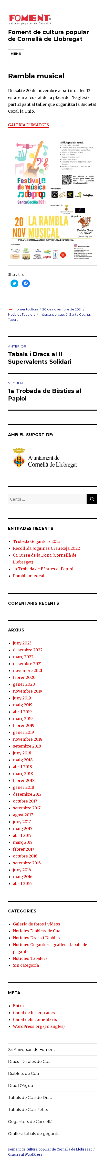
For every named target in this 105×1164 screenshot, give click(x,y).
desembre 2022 (27, 649)
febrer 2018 (24, 780)
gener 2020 (24, 684)
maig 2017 (22, 828)
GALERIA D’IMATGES (28, 124)
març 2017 (22, 842)
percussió (60, 314)
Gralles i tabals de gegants (33, 1133)
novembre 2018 (27, 739)
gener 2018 (23, 787)
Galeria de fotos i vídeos (36, 924)
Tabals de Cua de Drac (30, 1097)
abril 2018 (22, 766)
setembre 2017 (27, 807)
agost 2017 (23, 814)
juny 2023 (22, 643)
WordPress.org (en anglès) (39, 1026)
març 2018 (23, 773)
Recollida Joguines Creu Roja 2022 (46, 548)
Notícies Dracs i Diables (36, 937)
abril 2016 (22, 883)
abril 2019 (22, 711)
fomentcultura (27, 309)
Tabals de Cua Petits (28, 1109)
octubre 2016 (25, 856)
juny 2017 (22, 821)
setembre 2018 (27, 746)
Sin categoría (26, 965)
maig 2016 (22, 876)
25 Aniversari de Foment (31, 1049)
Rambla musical (28, 575)
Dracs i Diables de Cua (29, 1061)
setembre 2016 (27, 862)
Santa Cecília (79, 314)
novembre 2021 (27, 670)
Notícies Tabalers (21, 314)
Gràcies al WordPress (25, 1154)
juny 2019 (22, 698)
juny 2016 (22, 869)
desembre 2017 (27, 794)
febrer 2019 (23, 725)
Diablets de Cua (23, 1073)
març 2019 (23, 718)
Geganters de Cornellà (30, 1121)
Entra (18, 1005)
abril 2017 (22, 835)
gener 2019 (23, 732)
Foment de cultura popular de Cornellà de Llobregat (48, 35)
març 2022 (23, 656)
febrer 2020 (24, 677)
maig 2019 (22, 704)
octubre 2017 (25, 801)
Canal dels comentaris (35, 1019)
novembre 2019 (27, 691)
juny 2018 (22, 752)
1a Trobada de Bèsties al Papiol (43, 568)
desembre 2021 (27, 663)
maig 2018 (23, 759)
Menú (16, 53)
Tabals (13, 319)
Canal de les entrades (34, 1012)
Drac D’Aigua (20, 1085)
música (45, 314)
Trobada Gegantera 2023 (37, 541)
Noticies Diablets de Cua (36, 930)
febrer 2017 (23, 849)
